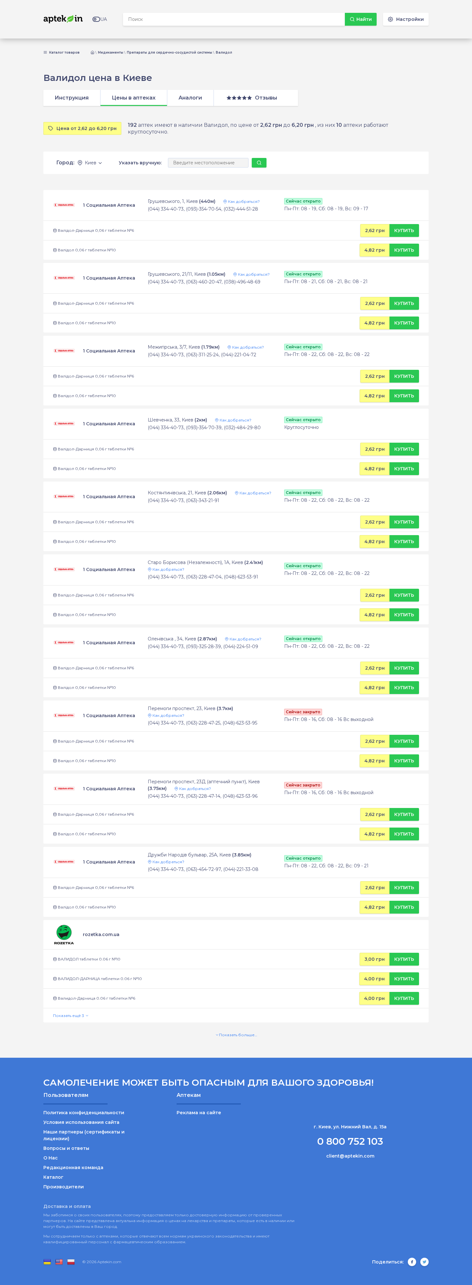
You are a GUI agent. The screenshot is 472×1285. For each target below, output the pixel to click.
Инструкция (72, 98)
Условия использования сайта (81, 1122)
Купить (404, 230)
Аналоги (190, 98)
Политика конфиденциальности (83, 1113)
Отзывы (266, 98)
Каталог (53, 1177)
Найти (364, 19)
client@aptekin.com (350, 1156)
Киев (90, 163)
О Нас (50, 1158)
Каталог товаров (64, 53)
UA (103, 19)
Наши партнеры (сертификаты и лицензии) (84, 1135)
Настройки (410, 19)
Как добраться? (243, 201)
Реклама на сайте (199, 1113)
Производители (63, 1187)
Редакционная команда (73, 1167)
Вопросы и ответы (66, 1148)
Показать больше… (238, 1034)
